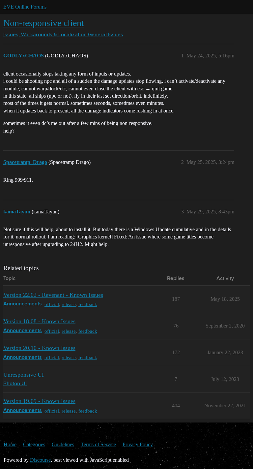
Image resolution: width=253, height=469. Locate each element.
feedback (87, 304)
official (51, 304)
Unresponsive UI (23, 374)
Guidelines (63, 444)
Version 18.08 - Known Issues (39, 321)
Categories (34, 444)
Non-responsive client (43, 23)
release (69, 304)
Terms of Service (98, 444)
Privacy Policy (138, 444)
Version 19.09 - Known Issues (39, 401)
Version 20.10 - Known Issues (39, 348)
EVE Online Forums (24, 7)
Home (10, 444)
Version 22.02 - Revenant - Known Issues (53, 295)
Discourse (40, 460)
